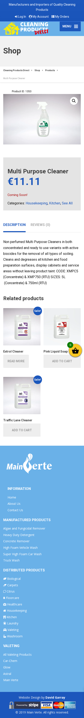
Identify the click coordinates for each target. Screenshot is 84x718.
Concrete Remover (16, 541)
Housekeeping (37, 203)
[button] (74, 101)
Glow (6, 667)
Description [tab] (14, 225)
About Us (14, 504)
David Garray (55, 697)
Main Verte (10, 680)
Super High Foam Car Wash (22, 554)
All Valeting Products (17, 654)
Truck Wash (11, 560)
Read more (16, 361)
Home (12, 497)
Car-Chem (10, 661)
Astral (7, 674)
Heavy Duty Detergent (18, 535)
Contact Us (15, 510)
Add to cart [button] (62, 361)
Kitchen (54, 203)
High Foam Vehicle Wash (20, 548)
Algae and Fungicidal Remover (24, 528)
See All (67, 203)
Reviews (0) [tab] (40, 225)
